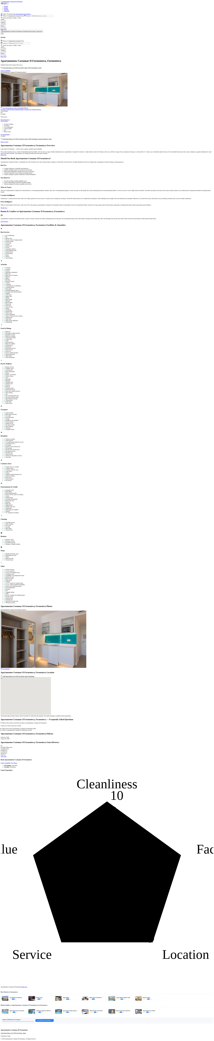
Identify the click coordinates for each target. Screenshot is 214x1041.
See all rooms (4, 221)
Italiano (6, 8)
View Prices (14, 763)
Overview (3, 109)
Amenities (17, 109)
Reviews (38, 109)
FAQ (30, 109)
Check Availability (5, 70)
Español (6, 9)
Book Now (4, 29)
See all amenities (5, 134)
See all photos (6, 669)
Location (26, 109)
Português (6, 11)
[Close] (2, 33)
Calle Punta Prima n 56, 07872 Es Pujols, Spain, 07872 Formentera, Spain (21, 68)
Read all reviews (5, 119)
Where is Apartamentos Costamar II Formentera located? (17, 730)
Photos (22, 109)
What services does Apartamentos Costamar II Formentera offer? (19, 728)
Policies (34, 109)
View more (4, 756)
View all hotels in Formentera (44, 1020)
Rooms (12, 109)
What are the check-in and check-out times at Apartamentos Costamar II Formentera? (24, 723)
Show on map (4, 142)
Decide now (4, 208)
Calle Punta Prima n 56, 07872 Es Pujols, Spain (13, 1033)
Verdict (8, 109)
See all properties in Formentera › (22, 14)
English (6, 6)
